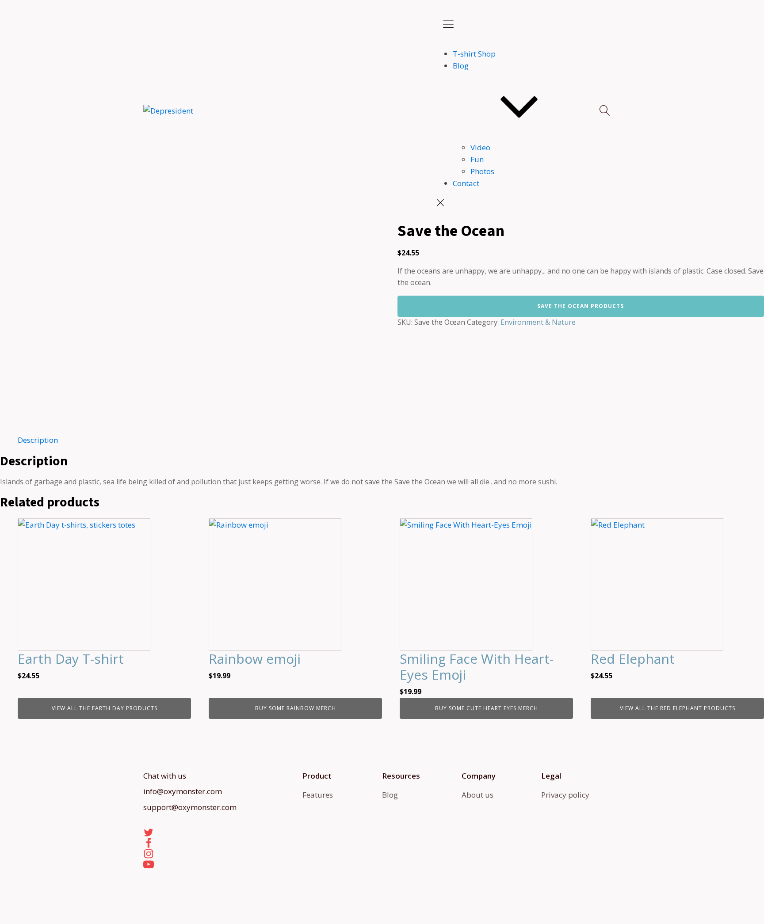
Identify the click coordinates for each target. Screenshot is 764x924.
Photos (482, 171)
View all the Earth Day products (104, 708)
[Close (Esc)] (754, 9)
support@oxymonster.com (190, 807)
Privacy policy (565, 795)
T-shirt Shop (474, 54)
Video (480, 147)
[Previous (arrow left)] (15, 462)
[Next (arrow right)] (748, 462)
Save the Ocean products (580, 306)
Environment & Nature (538, 322)
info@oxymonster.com (182, 791)
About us (477, 795)
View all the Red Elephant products (677, 708)
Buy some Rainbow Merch (295, 708)
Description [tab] (38, 440)
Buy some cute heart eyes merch (486, 708)
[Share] (735, 9)
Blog (461, 66)
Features (317, 795)
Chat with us (164, 776)
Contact (466, 183)
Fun (477, 159)
